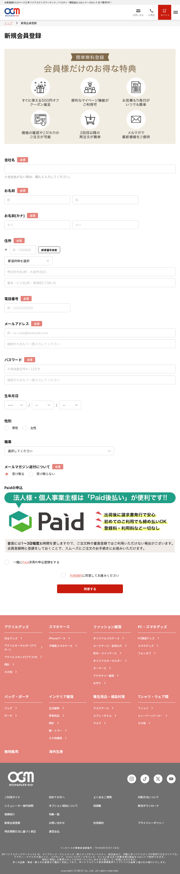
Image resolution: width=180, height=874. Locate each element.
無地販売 (11, 751)
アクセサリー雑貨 (103, 675)
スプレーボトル (102, 715)
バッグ (8, 708)
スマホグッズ (146, 645)
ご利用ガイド (12, 797)
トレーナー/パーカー (150, 715)
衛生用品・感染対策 (109, 696)
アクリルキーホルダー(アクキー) (20, 647)
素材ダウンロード (148, 805)
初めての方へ (57, 797)
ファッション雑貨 (107, 626)
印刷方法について (148, 797)
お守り (97, 683)
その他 (8, 672)
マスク (97, 723)
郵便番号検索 (49, 250)
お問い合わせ (57, 823)
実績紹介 (9, 814)
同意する (90, 589)
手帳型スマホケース (60, 645)
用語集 (97, 805)
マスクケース (101, 708)
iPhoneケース (57, 638)
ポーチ (8, 715)
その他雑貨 (55, 738)
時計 (7, 664)
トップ (8, 23)
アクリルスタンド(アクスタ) (20, 657)
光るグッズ (11, 638)
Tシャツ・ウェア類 (153, 696)
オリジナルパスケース (106, 638)
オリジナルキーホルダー (107, 660)
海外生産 (56, 751)
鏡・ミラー (55, 730)
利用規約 (76, 575)
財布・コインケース (105, 653)
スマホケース (59, 626)
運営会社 (54, 831)
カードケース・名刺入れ (107, 645)
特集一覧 (54, 814)
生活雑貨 (54, 708)
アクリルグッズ (16, 626)
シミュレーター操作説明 (18, 805)
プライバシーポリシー (151, 823)
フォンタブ (144, 653)
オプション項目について (63, 805)
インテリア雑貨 (61, 696)
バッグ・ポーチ (16, 696)
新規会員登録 (12, 823)
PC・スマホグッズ (152, 626)
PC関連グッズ (146, 638)
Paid (25, 562)
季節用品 (54, 715)
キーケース (99, 668)
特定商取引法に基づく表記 (20, 831)
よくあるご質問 (102, 797)
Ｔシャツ (143, 708)
